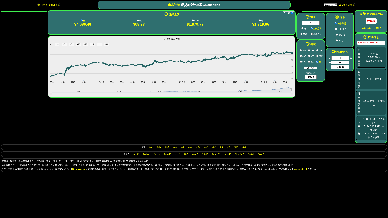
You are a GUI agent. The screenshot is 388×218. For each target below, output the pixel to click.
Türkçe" (261, 154)
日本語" (205, 154)
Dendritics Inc (78, 169)
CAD (206, 147)
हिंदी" (186, 154)
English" (146, 154)
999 (312, 62)
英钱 (305, 34)
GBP (182, 147)
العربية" (136, 154)
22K (321, 56)
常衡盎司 (317, 34)
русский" (227, 154)
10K (304, 50)
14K (312, 50)
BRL (198, 147)
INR (221, 147)
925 (304, 62)
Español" (251, 154)
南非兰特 (342, 23)
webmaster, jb (301, 169)
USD (167, 147)
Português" (216, 154)
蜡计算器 (350, 5)
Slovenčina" (239, 154)
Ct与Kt (342, 5)
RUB (244, 147)
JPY (228, 147)
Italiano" (195, 154)
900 (312, 56)
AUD (190, 147)
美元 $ (342, 35)
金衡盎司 (317, 28)
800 (304, 56)
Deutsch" (167, 154)
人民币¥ (342, 29)
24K (321, 62)
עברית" (177, 154)
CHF (214, 147)
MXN (236, 147)
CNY (159, 147)
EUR (175, 147)
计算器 (44, 5)
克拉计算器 (54, 5)
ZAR (151, 147)
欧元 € (342, 40)
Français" (157, 154)
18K (321, 50)
